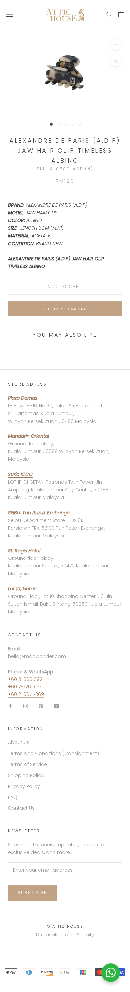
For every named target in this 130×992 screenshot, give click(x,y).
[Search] (109, 14)
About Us (18, 742)
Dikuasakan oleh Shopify (65, 934)
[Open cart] (121, 14)
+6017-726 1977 (24, 686)
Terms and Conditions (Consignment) (53, 753)
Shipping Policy (26, 775)
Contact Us (21, 808)
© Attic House (65, 926)
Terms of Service (27, 764)
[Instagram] (25, 706)
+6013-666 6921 (26, 679)
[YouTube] (56, 706)
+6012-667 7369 (26, 694)
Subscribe (32, 892)
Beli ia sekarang (65, 309)
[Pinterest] (41, 706)
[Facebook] (10, 706)
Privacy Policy (24, 786)
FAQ (12, 797)
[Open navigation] (9, 14)
